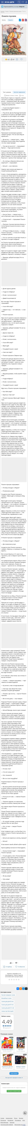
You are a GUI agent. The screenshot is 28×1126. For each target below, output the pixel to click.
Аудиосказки (9, 1118)
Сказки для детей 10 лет (7, 1008)
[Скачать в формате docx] (20, 20)
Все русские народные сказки (13, 1077)
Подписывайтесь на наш (14, 6)
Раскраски (3, 1120)
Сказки (2, 1118)
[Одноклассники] (20, 988)
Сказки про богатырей (7, 1011)
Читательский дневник (7, 1124)
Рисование (10, 1120)
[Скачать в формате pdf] (23, 20)
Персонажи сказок (19, 1124)
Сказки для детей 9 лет (7, 1004)
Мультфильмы (4, 1122)
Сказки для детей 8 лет (7, 1001)
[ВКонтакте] (18, 988)
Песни (15, 1118)
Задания (12, 1122)
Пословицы (18, 1120)
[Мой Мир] (23, 988)
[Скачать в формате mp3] (26, 20)
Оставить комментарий (14, 1091)
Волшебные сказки (6, 998)
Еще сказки (14, 1073)
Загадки (21, 1118)
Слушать (10, 20)
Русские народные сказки (8, 995)
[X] (26, 988)
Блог (23, 1120)
